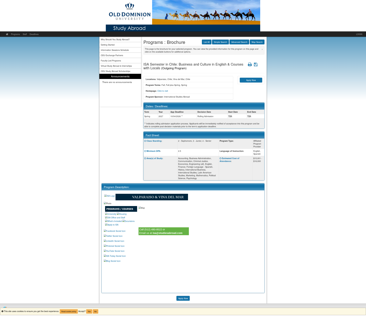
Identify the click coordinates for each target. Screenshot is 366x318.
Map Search (257, 42)
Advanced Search (239, 42)
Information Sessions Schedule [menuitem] (115, 50)
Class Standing (154, 140)
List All (207, 42)
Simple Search (220, 42)
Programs (15, 34)
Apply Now (251, 80)
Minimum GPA (153, 151)
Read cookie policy (68, 311)
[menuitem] (120, 90)
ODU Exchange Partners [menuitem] (112, 55)
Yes (89, 311)
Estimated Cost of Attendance (229, 159)
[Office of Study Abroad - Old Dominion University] (183, 15)
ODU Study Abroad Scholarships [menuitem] (115, 71)
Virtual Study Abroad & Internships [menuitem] (116, 65)
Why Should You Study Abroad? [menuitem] (115, 39)
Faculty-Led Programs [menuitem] (111, 60)
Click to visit (162, 90)
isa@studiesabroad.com (167, 233)
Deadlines (34, 34)
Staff (25, 34)
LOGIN (359, 34)
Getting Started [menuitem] (108, 44)
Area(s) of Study (154, 158)
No (95, 311)
